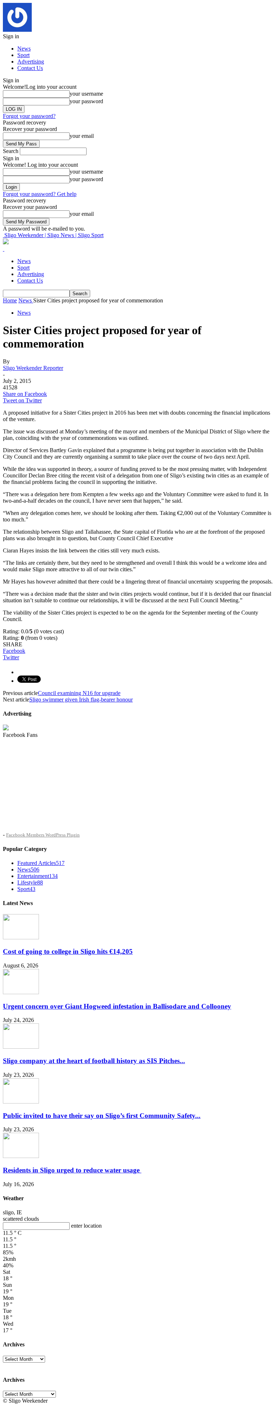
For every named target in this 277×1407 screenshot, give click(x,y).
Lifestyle (30, 882)
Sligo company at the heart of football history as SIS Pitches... (94, 1061)
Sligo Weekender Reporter (33, 368)
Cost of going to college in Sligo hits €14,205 (68, 951)
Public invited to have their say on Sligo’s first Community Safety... (102, 1115)
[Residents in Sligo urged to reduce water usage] (21, 1156)
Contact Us (30, 68)
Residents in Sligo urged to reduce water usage (72, 1170)
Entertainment (37, 876)
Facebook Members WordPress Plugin (43, 835)
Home (10, 300)
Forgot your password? (29, 116)
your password (86, 101)
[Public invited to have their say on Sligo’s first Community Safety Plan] (21, 1101)
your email (82, 136)
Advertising (30, 61)
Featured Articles (41, 863)
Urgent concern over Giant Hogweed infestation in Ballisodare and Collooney (117, 1006)
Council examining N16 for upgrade (79, 693)
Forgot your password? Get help (39, 194)
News (24, 48)
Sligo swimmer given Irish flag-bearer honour (81, 699)
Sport (23, 55)
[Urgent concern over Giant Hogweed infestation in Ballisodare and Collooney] (21, 992)
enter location (86, 1226)
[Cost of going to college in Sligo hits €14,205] (21, 937)
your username (86, 94)
